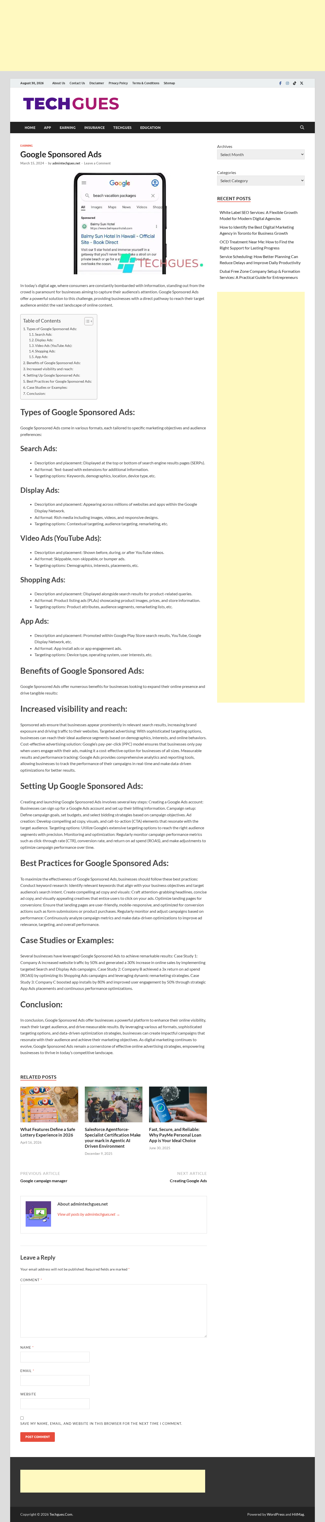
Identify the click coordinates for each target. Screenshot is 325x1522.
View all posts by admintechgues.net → (88, 1214)
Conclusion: (36, 393)
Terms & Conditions (145, 83)
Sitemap (169, 83)
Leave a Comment (97, 163)
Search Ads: (43, 334)
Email (27, 1371)
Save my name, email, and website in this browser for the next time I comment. (101, 1424)
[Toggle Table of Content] (86, 321)
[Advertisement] (152, 35)
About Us (58, 83)
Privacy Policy (118, 83)
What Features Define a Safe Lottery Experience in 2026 (47, 1132)
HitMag (298, 1514)
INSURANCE (94, 128)
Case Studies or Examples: (47, 387)
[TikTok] (294, 83)
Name (27, 1347)
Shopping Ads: (45, 351)
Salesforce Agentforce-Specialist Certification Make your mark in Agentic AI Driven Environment (113, 1138)
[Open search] (302, 127)
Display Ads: (44, 340)
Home (30, 128)
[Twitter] (302, 83)
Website (28, 1394)
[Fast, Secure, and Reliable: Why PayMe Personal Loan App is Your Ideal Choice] (178, 1106)
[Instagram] (287, 83)
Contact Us (77, 83)
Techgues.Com (61, 1514)
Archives (224, 146)
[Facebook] (280, 83)
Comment (31, 1280)
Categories (226, 172)
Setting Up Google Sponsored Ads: (53, 375)
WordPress (276, 1514)
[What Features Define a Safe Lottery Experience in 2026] (49, 1106)
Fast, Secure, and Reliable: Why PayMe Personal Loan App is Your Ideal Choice (175, 1135)
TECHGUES (122, 128)
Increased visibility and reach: (50, 369)
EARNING (68, 128)
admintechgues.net (66, 163)
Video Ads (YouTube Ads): (53, 346)
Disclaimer (96, 83)
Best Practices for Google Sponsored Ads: (59, 381)
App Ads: (41, 357)
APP (47, 128)
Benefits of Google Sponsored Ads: (54, 363)
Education (150, 128)
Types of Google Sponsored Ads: (52, 329)
